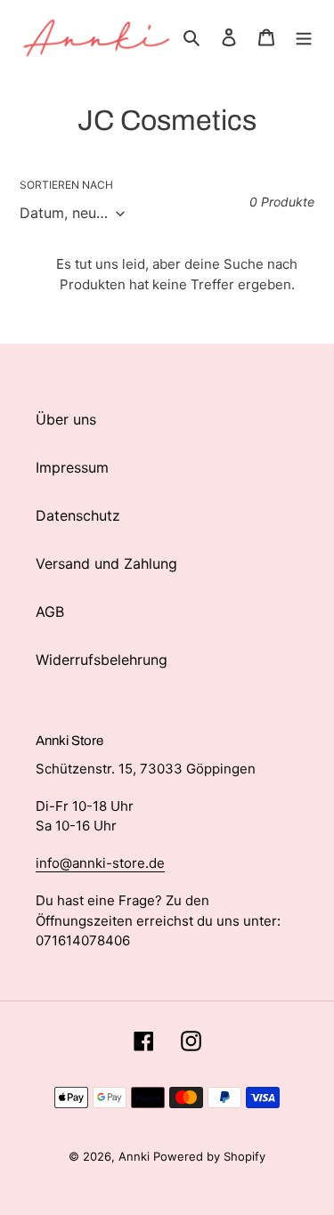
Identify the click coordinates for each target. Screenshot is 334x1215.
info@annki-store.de (100, 863)
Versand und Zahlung (106, 563)
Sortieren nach (66, 184)
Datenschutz (78, 515)
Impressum (72, 467)
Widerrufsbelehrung (101, 659)
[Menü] (303, 35)
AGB (50, 611)
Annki (135, 1156)
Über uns (66, 419)
